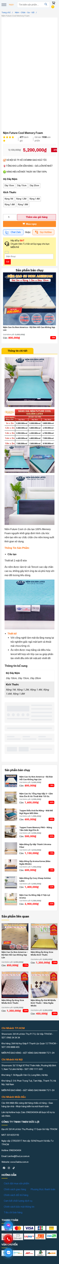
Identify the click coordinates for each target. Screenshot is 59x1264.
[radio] (9, 185)
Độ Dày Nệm (10, 179)
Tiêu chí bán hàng (13, 1212)
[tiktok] (13, 1167)
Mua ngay (31, 224)
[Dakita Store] (11, 5)
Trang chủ (6, 12)
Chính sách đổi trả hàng (16, 1195)
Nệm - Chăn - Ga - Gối (24, 12)
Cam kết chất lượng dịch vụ (18, 1200)
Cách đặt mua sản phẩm (16, 1183)
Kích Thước (9, 192)
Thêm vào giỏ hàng (37, 217)
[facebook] (4, 1167)
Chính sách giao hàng (15, 1189)
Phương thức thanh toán (43, 1189)
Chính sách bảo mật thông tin (19, 1206)
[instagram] (8, 1167)
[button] (4, 4)
